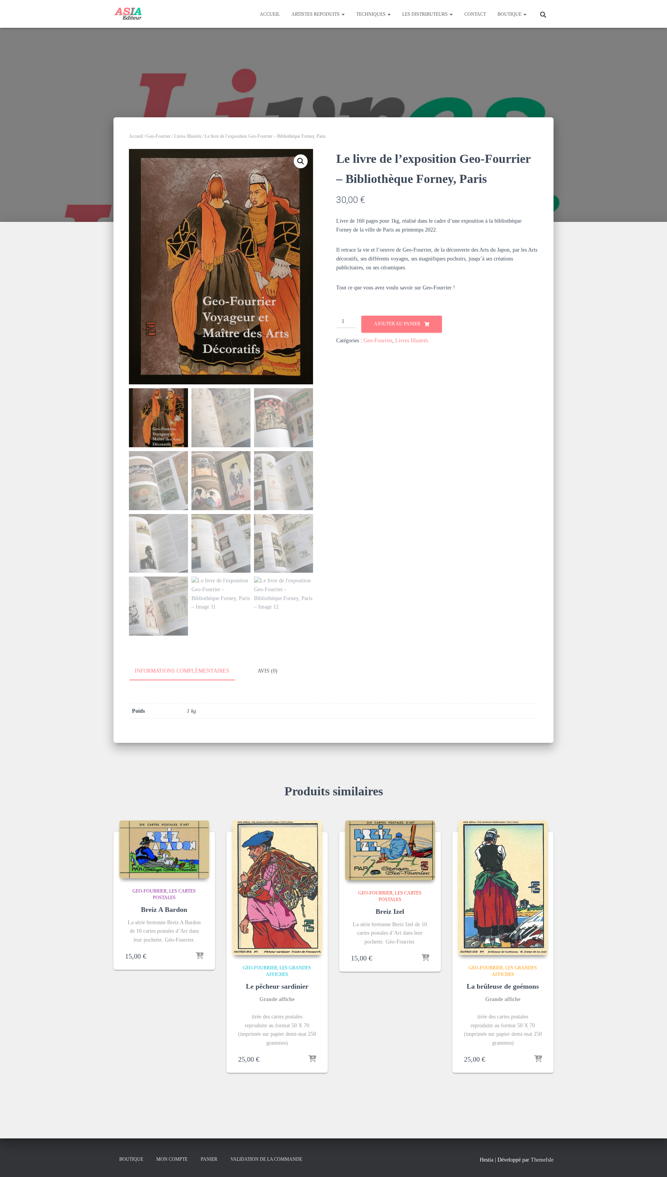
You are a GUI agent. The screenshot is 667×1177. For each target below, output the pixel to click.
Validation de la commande (266, 1159)
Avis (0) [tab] (267, 671)
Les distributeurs (425, 14)
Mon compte (172, 1159)
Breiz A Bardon (164, 909)
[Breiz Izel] (390, 850)
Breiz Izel (390, 911)
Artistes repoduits (316, 14)
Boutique (510, 14)
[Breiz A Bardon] (164, 849)
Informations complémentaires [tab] (182, 671)
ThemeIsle (542, 1160)
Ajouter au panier (397, 323)
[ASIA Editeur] (128, 14)
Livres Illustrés (187, 136)
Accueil (270, 14)
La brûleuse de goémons (503, 986)
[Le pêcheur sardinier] (277, 887)
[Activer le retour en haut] (652, 1161)
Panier (209, 1159)
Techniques (371, 14)
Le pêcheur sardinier (277, 986)
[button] (343, 14)
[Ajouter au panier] (199, 956)
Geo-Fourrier (158, 136)
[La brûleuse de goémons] (503, 887)
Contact (475, 14)
